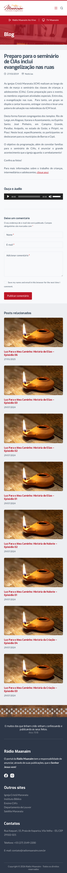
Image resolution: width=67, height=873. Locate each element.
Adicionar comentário (18, 255)
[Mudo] (50, 196)
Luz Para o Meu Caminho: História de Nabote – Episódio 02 (30, 545)
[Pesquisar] (61, 8)
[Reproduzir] (8, 196)
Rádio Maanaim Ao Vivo (24, 20)
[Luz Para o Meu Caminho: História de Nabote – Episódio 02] (33, 524)
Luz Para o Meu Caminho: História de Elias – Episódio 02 (29, 449)
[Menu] (56, 8)
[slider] (57, 196)
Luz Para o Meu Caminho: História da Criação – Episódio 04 (30, 641)
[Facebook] (6, 776)
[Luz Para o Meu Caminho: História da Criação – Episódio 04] (33, 620)
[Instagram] (12, 776)
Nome (10, 234)
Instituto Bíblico (12, 798)
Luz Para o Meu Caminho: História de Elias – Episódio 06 (29, 353)
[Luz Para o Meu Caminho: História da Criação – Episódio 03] (33, 668)
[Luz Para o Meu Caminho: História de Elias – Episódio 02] (33, 428)
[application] (33, 196)
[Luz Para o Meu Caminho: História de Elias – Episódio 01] (33, 476)
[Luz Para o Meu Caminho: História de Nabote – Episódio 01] (33, 572)
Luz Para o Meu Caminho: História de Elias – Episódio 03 (29, 401)
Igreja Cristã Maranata (16, 794)
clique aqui (42, 172)
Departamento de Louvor (17, 807)
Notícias (29, 73)
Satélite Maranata (13, 811)
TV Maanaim (52, 20)
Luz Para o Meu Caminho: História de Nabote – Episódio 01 (30, 593)
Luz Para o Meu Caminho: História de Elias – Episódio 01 (29, 497)
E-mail (10, 244)
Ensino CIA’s (10, 803)
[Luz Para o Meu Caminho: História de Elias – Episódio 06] (33, 332)
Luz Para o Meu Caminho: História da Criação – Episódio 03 (30, 689)
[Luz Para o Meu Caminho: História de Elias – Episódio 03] (33, 380)
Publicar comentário (18, 295)
